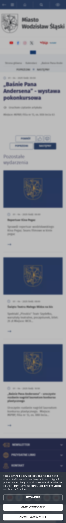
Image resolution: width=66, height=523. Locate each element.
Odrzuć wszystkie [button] (33, 507)
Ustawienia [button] (33, 497)
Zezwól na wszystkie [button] (33, 517)
